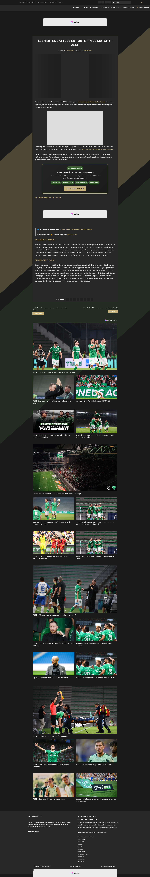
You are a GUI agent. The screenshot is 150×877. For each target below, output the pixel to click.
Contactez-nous (128, 8)
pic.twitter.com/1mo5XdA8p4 (82, 229)
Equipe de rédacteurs (56, 2)
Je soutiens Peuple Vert (75, 189)
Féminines (87, 50)
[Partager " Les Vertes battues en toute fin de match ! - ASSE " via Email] (88, 299)
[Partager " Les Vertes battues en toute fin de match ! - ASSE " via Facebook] (67, 299)
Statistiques (104, 8)
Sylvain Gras (81, 846)
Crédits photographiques (107, 866)
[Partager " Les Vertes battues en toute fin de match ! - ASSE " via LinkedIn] (85, 299)
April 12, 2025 (72, 234)
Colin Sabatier (81, 856)
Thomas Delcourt (82, 841)
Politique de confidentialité (27, 2)
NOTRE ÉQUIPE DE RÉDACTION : (86, 837)
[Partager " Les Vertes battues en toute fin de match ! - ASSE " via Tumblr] (78, 299)
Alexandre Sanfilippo (102, 832)
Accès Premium (143, 8)
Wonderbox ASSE (44, 827)
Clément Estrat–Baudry (83, 854)
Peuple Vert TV (116, 8)
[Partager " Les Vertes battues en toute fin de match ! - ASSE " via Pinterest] (81, 299)
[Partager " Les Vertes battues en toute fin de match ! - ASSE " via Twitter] (71, 299)
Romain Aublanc (82, 839)
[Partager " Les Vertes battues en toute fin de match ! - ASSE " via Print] (92, 299)
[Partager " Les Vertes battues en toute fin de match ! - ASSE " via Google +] (74, 299)
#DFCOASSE (66, 229)
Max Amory (80, 844)
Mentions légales (43, 2)
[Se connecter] (142, 2)
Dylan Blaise (81, 861)
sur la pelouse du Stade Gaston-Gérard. (91, 102)
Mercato (85, 8)
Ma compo (76, 8)
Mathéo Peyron (81, 851)
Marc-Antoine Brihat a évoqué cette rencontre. (98, 149)
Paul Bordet (70, 50)
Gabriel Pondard (81, 859)
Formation (93, 8)
